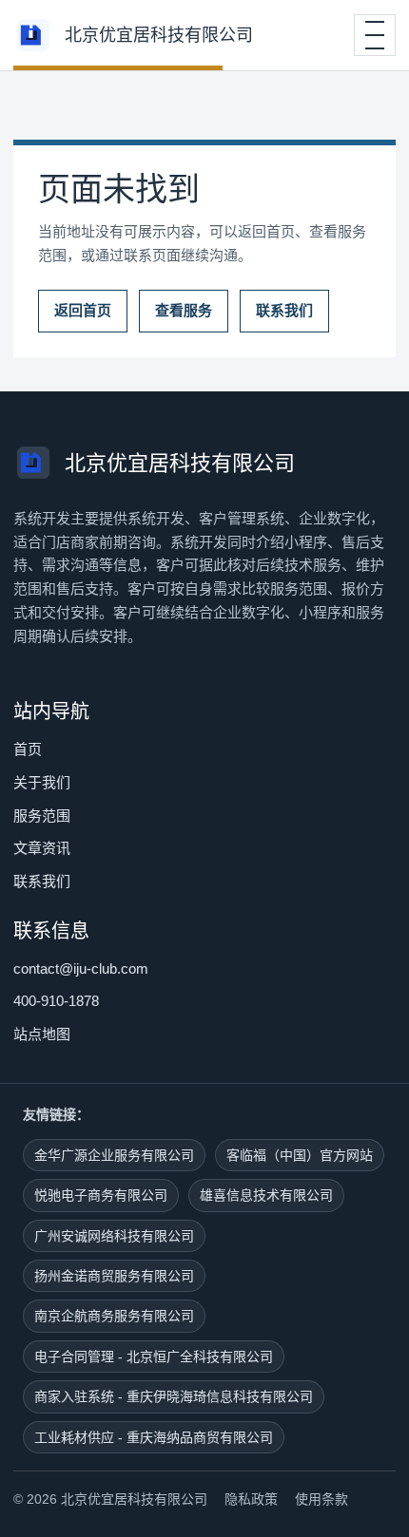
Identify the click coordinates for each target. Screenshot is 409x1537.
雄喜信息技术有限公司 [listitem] (266, 1195)
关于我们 (41, 782)
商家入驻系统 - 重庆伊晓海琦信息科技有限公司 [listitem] (173, 1396)
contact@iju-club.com (80, 968)
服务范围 (41, 815)
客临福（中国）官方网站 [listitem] (299, 1155)
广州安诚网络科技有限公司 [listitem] (114, 1235)
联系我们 (284, 310)
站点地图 (41, 1034)
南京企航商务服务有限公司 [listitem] (114, 1315)
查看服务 (183, 310)
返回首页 (82, 310)
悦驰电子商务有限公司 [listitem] (100, 1195)
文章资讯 (41, 848)
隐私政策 (251, 1499)
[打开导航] (375, 35)
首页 (27, 749)
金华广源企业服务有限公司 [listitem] (114, 1155)
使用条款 (321, 1499)
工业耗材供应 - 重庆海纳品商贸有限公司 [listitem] (153, 1437)
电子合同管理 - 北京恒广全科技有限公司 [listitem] (153, 1356)
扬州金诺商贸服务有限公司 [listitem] (114, 1275)
